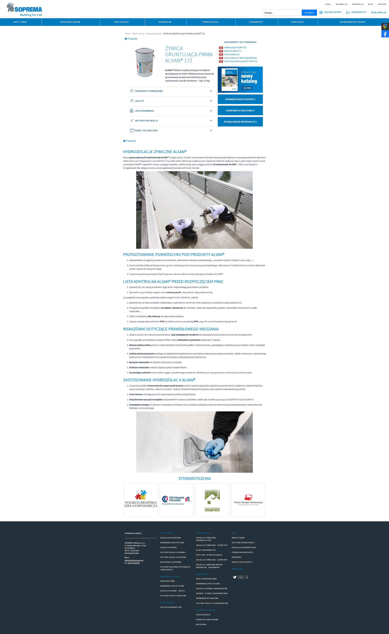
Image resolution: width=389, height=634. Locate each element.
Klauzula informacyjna (244, 547)
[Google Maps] (247, 577)
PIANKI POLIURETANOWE (207, 619)
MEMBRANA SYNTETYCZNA (172, 542)
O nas (328, 4)
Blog (370, 4)
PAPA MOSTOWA (167, 581)
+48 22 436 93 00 (133, 563)
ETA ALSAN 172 (231, 54)
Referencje (357, 4)
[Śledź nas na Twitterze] (235, 577)
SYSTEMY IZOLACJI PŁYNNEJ (173, 552)
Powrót (132, 38)
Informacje (341, 4)
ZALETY (139, 100)
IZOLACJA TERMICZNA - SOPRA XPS (212, 560)
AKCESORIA (201, 624)
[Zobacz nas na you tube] (241, 577)
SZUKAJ (309, 12)
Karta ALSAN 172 (232, 50)
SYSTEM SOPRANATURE (171, 607)
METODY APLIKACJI (146, 120)
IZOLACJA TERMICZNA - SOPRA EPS (212, 545)
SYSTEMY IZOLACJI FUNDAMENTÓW (212, 603)
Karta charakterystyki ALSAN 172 (240, 61)
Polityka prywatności (243, 542)
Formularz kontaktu (242, 552)
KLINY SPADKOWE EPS (206, 550)
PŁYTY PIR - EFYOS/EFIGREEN (209, 555)
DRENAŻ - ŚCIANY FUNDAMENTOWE (212, 593)
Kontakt (382, 4)
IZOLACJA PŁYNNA (168, 547)
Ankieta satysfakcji (242, 562)
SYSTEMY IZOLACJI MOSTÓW (173, 595)
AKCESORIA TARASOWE (170, 562)
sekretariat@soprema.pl (134, 560)
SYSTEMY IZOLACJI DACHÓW (173, 557)
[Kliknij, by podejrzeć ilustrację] (145, 61)
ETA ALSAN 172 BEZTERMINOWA (240, 57)
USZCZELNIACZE (203, 614)
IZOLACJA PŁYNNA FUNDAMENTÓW (211, 588)
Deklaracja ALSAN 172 (235, 47)
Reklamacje (379, 12)
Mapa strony (238, 538)
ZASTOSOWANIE (144, 110)
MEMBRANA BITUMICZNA (207, 598)
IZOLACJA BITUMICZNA (170, 538)
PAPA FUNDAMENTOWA (206, 579)
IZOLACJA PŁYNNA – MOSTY (172, 591)
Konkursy (237, 557)
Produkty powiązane (149, 90)
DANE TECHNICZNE (146, 130)
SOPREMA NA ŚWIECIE (133, 533)
